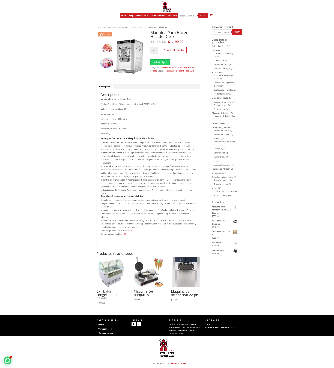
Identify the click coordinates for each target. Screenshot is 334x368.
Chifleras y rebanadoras (224, 191)
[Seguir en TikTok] (139, 324)
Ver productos (105, 329)
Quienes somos (158, 15)
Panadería (216, 138)
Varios (214, 188)
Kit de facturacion (221, 94)
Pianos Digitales (219, 157)
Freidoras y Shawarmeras (223, 102)
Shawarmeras (220, 109)
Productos (141, 15)
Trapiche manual (221, 184)
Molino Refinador (219, 123)
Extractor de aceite (220, 98)
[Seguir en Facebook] (134, 324)
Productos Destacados (221, 165)
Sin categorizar (218, 173)
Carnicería (216, 50)
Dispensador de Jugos (221, 68)
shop (131, 15)
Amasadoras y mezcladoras (225, 141)
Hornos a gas (219, 148)
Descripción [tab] (104, 86)
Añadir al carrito (174, 50)
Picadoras (216, 161)
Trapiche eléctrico (221, 180)
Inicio (123, 15)
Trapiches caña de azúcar (223, 177)
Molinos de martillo (222, 134)
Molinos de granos (220, 127)
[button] (142, 34)
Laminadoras (219, 153)
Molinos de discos (221, 130)
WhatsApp (160, 62)
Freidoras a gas (220, 105)
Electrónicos (217, 72)
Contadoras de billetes (223, 90)
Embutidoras (219, 60)
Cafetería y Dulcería (220, 46)
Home (101, 324)
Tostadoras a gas (221, 195)
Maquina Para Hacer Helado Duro (179, 71)
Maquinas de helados (110, 27)
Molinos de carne (221, 64)
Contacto (172, 15)
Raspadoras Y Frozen (221, 169)
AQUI (130, 230)
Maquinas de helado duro (130, 27)
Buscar (203, 15)
